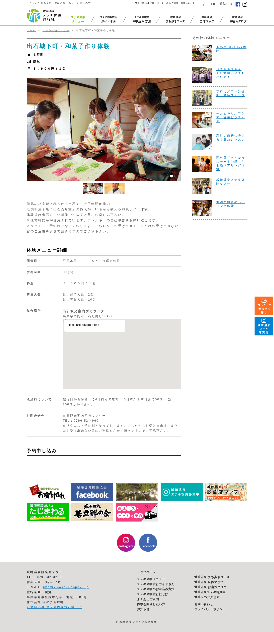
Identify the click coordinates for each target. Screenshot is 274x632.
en (213, 3)
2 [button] (176, 176)
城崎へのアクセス (206, 597)
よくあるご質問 (170, 3)
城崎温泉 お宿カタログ (210, 587)
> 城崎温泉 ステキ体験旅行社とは (54, 607)
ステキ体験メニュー (56, 30)
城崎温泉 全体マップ (208, 582)
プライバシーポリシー (210, 609)
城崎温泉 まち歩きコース (212, 577)
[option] (104, 129)
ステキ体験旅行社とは (152, 594)
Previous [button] (24, 129)
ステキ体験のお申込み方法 (156, 589)
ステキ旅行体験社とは (147, 3)
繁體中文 (226, 3)
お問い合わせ (188, 3)
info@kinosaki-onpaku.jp (66, 587)
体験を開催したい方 (151, 604)
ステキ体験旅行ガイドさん (156, 584)
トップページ (146, 572)
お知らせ (143, 609)
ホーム (31, 30)
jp (205, 4)
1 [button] (171, 176)
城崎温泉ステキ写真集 (210, 592)
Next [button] (184, 129)
